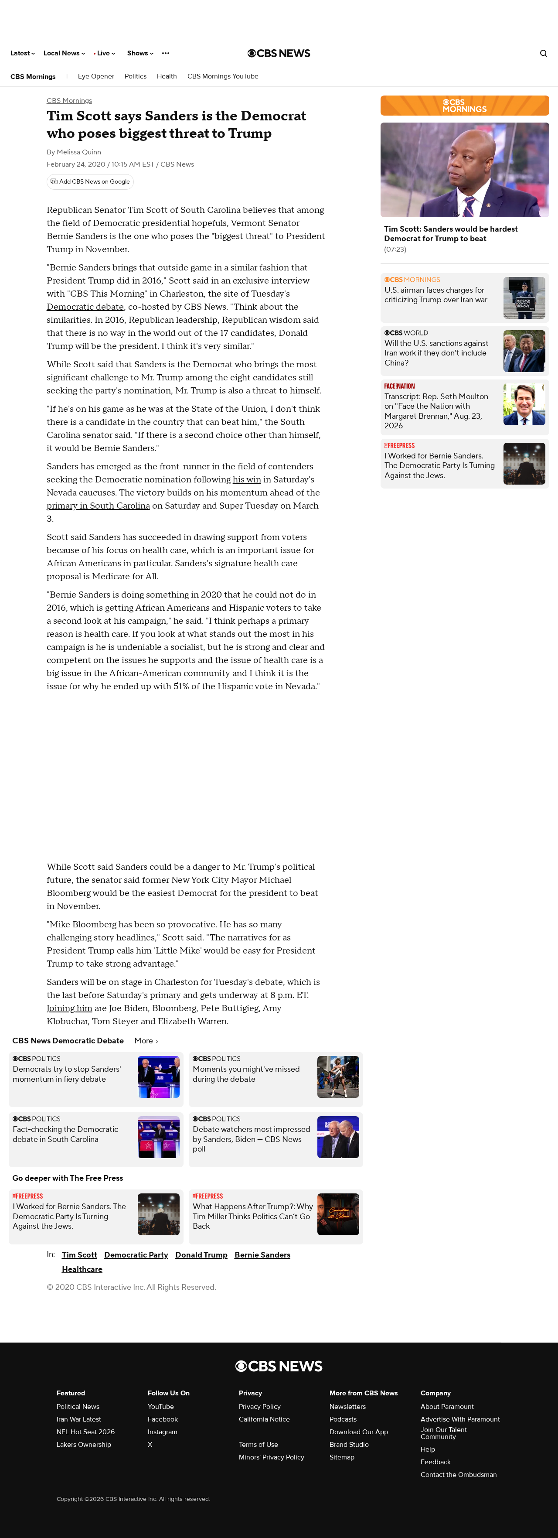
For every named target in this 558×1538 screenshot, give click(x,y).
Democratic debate (85, 307)
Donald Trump (201, 1255)
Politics (135, 76)
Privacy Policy (260, 1406)
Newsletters (348, 1406)
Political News (78, 1406)
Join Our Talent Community (444, 1433)
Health (167, 76)
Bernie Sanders (262, 1255)
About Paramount (447, 1406)
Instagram (162, 1432)
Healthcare (82, 1270)
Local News (63, 53)
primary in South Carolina (98, 506)
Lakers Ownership (84, 1444)
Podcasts (343, 1419)
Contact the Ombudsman (459, 1474)
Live (104, 53)
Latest (20, 53)
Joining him (69, 1008)
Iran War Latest (79, 1419)
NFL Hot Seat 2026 (86, 1432)
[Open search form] (544, 53)
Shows (138, 53)
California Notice (264, 1419)
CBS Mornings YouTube (223, 76)
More (144, 1041)
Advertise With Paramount (460, 1419)
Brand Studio (349, 1444)
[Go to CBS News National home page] (279, 53)
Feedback (436, 1462)
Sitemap (342, 1457)
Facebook (163, 1419)
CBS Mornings (33, 76)
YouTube (161, 1406)
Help (428, 1449)
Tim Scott (79, 1255)
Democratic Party (136, 1255)
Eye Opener (96, 76)
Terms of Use (258, 1444)
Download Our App (359, 1432)
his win (247, 479)
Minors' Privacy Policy (271, 1457)
